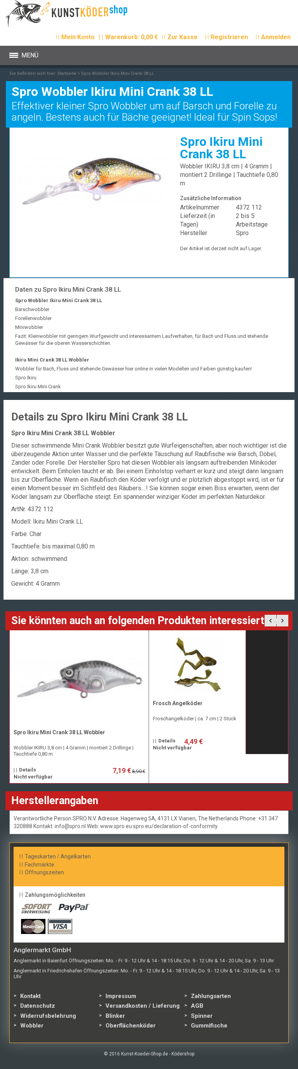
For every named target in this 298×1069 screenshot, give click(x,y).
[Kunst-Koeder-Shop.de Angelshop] (76, 15)
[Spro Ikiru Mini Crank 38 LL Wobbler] (79, 679)
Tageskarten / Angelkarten (58, 856)
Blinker (115, 1015)
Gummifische (209, 1025)
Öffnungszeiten (44, 872)
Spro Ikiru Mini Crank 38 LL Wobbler (59, 732)
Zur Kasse (182, 37)
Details (27, 769)
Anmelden (276, 37)
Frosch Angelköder (178, 703)
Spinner (202, 1015)
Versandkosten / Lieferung (143, 1005)
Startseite (66, 73)
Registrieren (229, 37)
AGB (197, 1005)
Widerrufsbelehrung (48, 1015)
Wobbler (31, 1025)
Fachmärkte (39, 864)
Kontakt (30, 996)
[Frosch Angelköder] (197, 665)
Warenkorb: (128, 37)
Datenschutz (37, 1005)
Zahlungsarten (211, 996)
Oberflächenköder (131, 1025)
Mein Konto (78, 37)
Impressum (121, 996)
